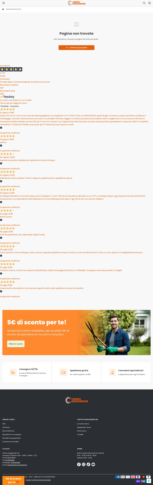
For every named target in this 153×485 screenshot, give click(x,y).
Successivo (15, 106)
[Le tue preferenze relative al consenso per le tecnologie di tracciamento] (149, 481)
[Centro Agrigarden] (76, 3)
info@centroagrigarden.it (17, 465)
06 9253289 (9, 460)
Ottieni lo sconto (16, 344)
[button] (149, 3)
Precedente (5, 106)
